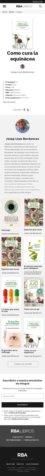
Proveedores (32, 467)
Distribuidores (13, 440)
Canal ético (21, 467)
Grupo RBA (10, 464)
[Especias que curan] (33, 212)
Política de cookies (30, 469)
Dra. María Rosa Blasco (32, 274)
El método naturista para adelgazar (33, 267)
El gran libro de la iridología (9, 351)
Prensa (28, 437)
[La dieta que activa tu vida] (11, 292)
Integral (19, 12)
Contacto (17, 437)
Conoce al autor (23, 364)
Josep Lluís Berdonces (22, 72)
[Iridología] (11, 212)
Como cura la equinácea (30, 352)
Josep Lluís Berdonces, (33, 272)
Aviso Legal (11, 467)
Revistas (20, 464)
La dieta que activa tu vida (10, 310)
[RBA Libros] (22, 6)
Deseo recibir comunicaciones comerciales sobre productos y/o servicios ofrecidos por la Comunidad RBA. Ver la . (22, 417)
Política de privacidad (14, 469)
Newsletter (37, 1)
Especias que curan (33, 230)
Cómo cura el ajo (31, 309)
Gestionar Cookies (23, 471)
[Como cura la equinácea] (33, 333)
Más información (9, 102)
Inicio (4, 12)
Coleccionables (32, 464)
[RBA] (23, 456)
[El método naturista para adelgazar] (33, 250)
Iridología (6, 230)
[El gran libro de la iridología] (11, 333)
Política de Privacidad (18, 413)
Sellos (11, 12)
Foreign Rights (31, 440)
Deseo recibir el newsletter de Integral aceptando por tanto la (22, 412)
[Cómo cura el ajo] (33, 291)
